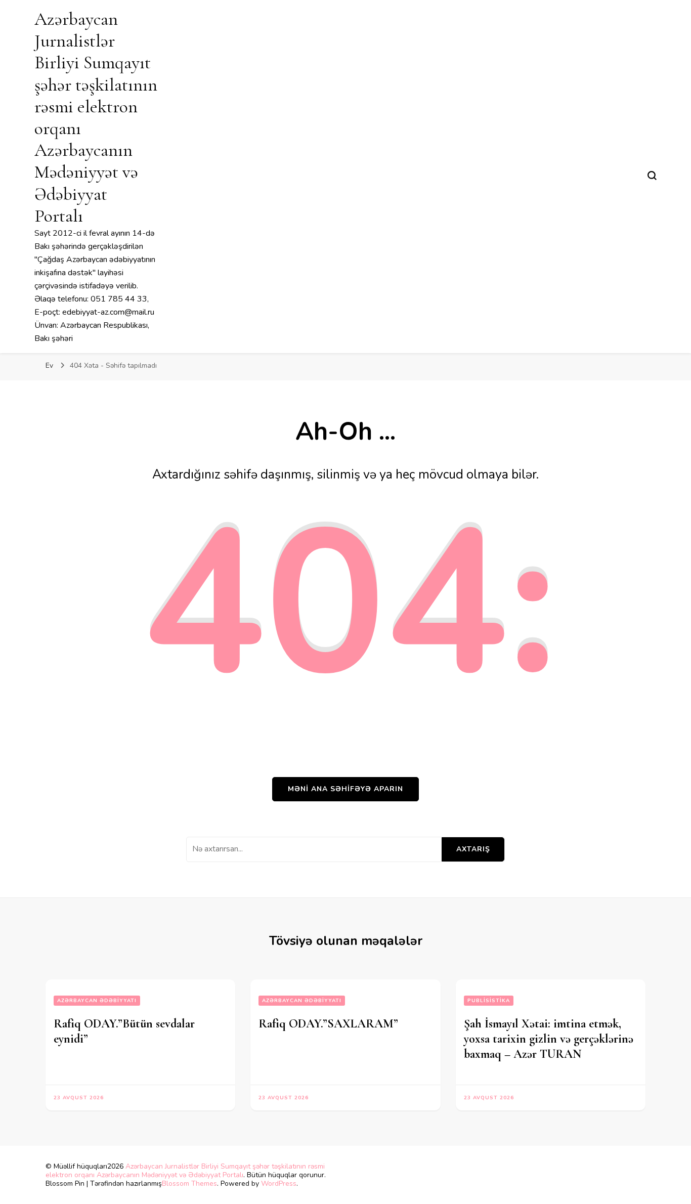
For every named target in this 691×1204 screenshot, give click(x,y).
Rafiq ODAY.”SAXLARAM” (328, 1023)
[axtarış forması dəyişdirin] (652, 175)
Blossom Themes (189, 1183)
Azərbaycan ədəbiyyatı (97, 1000)
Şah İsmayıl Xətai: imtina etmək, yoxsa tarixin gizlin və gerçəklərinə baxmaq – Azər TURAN (548, 1038)
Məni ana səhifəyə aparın (345, 789)
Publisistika (488, 1000)
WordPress (278, 1183)
